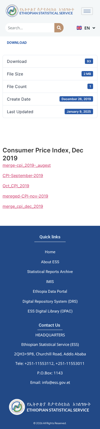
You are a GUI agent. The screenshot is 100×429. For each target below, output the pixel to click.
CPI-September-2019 (23, 175)
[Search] (58, 27)
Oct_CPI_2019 (16, 185)
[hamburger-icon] (87, 11)
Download (17, 43)
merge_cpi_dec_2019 (23, 206)
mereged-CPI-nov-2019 (25, 196)
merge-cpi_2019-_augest (27, 165)
